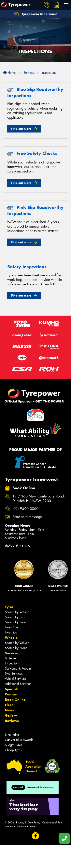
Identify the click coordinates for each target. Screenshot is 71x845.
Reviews (12, 721)
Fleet (9, 705)
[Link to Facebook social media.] (35, 836)
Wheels (11, 637)
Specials (11, 689)
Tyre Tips (11, 632)
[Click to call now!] (46, 5)
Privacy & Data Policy (28, 822)
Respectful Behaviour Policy (20, 826)
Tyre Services (13, 674)
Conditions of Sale (52, 822)
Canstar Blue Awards (19, 740)
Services (11, 653)
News (9, 710)
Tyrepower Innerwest (39, 14)
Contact (11, 694)
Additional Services (18, 684)
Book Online (15, 699)
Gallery (11, 715)
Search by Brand (16, 622)
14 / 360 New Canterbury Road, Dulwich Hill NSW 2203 (38, 498)
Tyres (9, 607)
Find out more (21, 129)
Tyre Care (11, 627)
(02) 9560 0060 (25, 508)
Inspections (12, 663)
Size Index (12, 735)
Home (11, 73)
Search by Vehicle (17, 612)
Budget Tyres (13, 745)
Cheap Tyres (13, 750)
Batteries (10, 658)
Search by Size (15, 617)
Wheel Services (15, 679)
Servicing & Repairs (18, 668)
